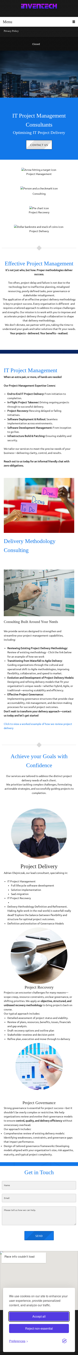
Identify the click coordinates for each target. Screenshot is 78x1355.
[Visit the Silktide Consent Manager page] (64, 1341)
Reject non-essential (39, 1328)
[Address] (21, 44)
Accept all (39, 1316)
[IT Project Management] (39, 6)
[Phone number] (5, 44)
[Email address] (13, 44)
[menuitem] (39, 32)
